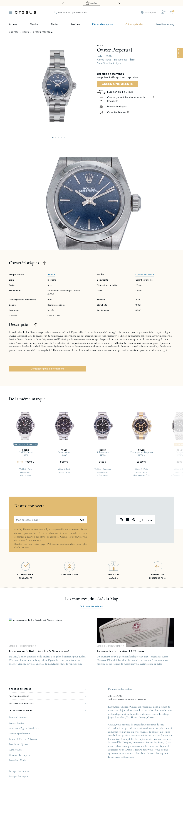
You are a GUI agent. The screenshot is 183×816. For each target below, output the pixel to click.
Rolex (26, 32)
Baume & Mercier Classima (23, 738)
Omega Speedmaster (19, 733)
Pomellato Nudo (17, 760)
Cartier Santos (16, 722)
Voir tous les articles (91, 606)
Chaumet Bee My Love (21, 755)
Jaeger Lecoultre (116, 717)
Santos (149, 742)
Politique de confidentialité (61, 543)
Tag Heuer (131, 717)
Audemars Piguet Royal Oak (24, 728)
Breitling (163, 713)
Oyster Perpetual (43, 32)
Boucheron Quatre (18, 744)
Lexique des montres (19, 771)
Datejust (126, 742)
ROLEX (101, 46)
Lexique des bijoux (18, 776)
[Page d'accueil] (25, 12)
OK (82, 519)
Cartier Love (15, 749)
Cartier (151, 717)
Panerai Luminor (18, 717)
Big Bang (158, 742)
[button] (52, 137)
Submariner (138, 742)
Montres (14, 32)
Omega (142, 717)
